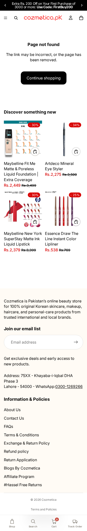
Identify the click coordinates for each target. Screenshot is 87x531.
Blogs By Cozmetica (22, 468)
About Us (12, 410)
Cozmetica (49, 499)
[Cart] (81, 18)
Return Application (20, 459)
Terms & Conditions (21, 434)
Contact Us (14, 418)
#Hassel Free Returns (23, 484)
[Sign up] (76, 342)
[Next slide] (81, 5)
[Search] (16, 18)
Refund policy (16, 451)
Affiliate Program (19, 476)
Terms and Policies (44, 509)
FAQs (8, 426)
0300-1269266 (69, 386)
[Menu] (5, 17)
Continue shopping (44, 78)
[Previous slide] (5, 5)
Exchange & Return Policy (27, 443)
